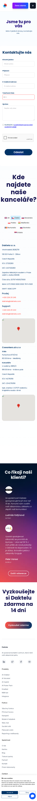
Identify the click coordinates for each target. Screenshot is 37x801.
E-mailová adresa (9, 82)
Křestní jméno (8, 60)
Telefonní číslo (8, 93)
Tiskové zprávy (7, 756)
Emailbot (5, 689)
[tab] (7, 218)
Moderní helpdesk (8, 719)
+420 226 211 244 (9, 310)
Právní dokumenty (8, 767)
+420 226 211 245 (9, 297)
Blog (3, 753)
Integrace (5, 696)
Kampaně (5, 716)
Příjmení (5, 71)
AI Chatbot (5, 675)
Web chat (5, 723)
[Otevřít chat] (32, 796)
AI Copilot (5, 682)
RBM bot (5, 693)
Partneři (5, 760)
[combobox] (5, 97)
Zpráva (5, 104)
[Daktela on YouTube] (31, 662)
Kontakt (4, 764)
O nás (4, 746)
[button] (33, 6)
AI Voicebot (6, 678)
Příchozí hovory (7, 712)
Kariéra (4, 749)
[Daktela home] (4, 5)
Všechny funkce (8, 708)
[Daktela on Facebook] (23, 662)
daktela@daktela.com (11, 301)
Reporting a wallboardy (10, 733)
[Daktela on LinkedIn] (6, 662)
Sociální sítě (6, 726)
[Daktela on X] (14, 662)
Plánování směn (7, 730)
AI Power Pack (7, 685)
